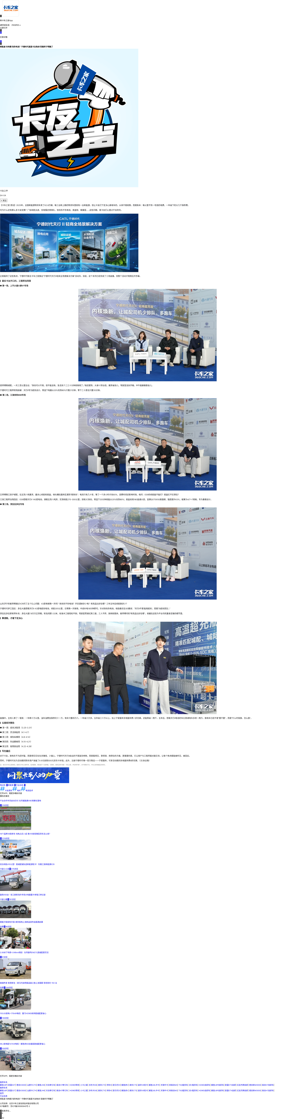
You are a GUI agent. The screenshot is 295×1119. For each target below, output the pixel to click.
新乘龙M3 (173, 1085)
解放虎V (124, 1085)
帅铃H (109, 1085)
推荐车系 (3, 1082)
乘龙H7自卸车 (268, 1085)
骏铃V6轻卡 (143, 1085)
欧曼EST (11, 1085)
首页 (2, 1093)
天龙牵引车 (50, 1085)
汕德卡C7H (31, 1085)
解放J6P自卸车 (217, 1085)
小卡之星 (84, 1085)
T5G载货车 (183, 1085)
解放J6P (3, 1085)
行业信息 (3, 1096)
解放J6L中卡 (154, 1085)
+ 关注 (3, 200)
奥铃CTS (133, 1085)
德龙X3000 (21, 1085)
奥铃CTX (101, 1085)
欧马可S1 (116, 1085)
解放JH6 (41, 1085)
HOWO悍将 (74, 1085)
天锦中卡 (164, 1085)
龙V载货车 (193, 1085)
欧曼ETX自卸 (230, 1085)
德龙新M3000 (255, 1085)
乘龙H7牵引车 (62, 1085)
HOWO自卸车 (204, 1085)
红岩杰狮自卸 (242, 1085)
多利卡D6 (93, 1085)
